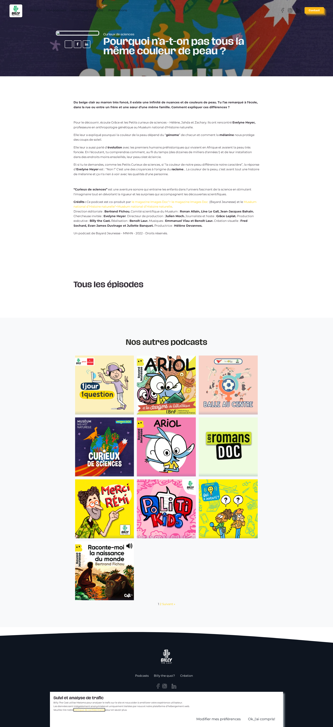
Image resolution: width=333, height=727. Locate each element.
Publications (117, 10)
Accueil (34, 10)
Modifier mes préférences (218, 719)
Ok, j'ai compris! (261, 719)
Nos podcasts (56, 10)
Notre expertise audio (87, 10)
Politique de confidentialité (89, 709)
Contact (314, 9)
